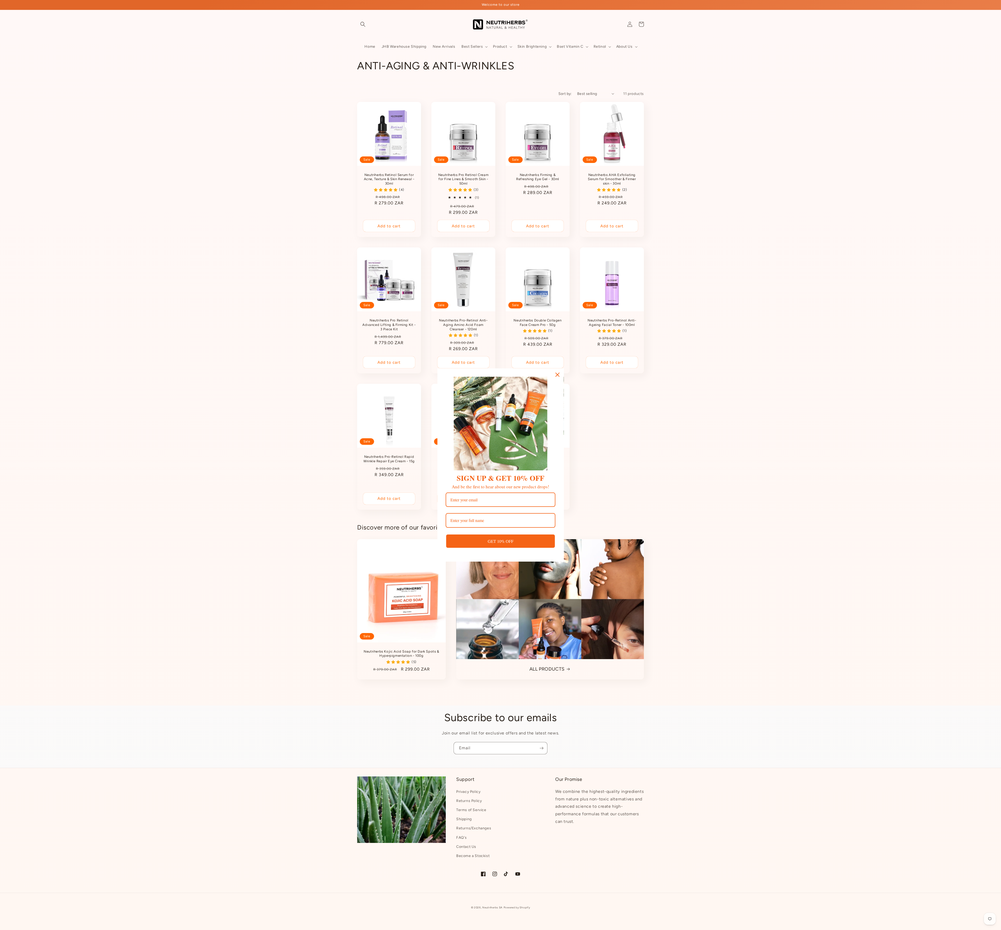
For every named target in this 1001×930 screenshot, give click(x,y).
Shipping (464, 819)
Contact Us (466, 846)
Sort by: (565, 94)
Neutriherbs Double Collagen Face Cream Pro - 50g (537, 322)
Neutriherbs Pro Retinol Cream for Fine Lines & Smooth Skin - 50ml (463, 179)
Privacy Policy (468, 791)
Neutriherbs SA (492, 907)
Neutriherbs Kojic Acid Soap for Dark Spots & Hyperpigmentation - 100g (401, 653)
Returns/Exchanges (473, 828)
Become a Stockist (473, 856)
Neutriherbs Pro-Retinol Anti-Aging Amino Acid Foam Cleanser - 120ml (463, 324)
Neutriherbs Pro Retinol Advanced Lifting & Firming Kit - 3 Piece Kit (389, 324)
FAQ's (461, 837)
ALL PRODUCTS (547, 669)
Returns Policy (469, 801)
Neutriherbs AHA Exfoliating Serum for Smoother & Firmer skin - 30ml (612, 179)
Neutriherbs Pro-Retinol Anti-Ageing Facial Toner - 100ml (612, 322)
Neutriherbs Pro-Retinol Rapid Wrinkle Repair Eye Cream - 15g (389, 459)
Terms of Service (471, 810)
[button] (363, 24)
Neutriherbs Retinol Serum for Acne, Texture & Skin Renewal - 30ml (389, 179)
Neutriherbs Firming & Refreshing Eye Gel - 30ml (537, 177)
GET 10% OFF (501, 541)
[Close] (557, 374)
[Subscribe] (541, 748)
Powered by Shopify (517, 907)
